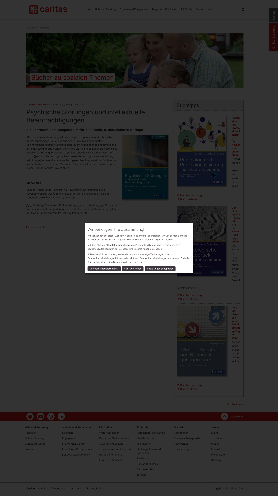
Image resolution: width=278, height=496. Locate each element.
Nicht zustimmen (132, 268)
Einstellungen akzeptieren (160, 268)
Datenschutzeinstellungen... (104, 268)
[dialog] (139, 248)
